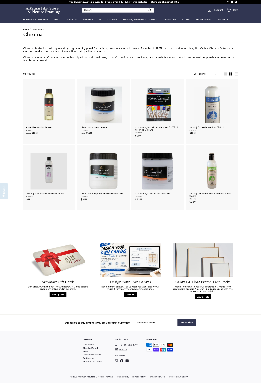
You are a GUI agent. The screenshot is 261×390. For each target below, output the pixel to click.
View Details (203, 297)
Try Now (130, 294)
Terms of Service (156, 377)
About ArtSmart (90, 348)
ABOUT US (223, 19)
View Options (58, 294)
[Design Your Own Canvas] (130, 260)
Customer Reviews (92, 354)
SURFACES (72, 19)
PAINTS (57, 19)
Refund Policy (122, 377)
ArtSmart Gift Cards (92, 361)
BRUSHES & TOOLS (92, 19)
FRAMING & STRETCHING (35, 19)
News (85, 351)
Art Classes (88, 358)
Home (26, 29)
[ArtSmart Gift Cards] (58, 260)
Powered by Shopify (178, 377)
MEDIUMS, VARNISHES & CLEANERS (140, 19)
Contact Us (88, 344)
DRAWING (112, 19)
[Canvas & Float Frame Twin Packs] (203, 260)
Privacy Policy (138, 377)
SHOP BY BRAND (204, 19)
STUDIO (186, 19)
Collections (37, 29)
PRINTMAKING (169, 19)
